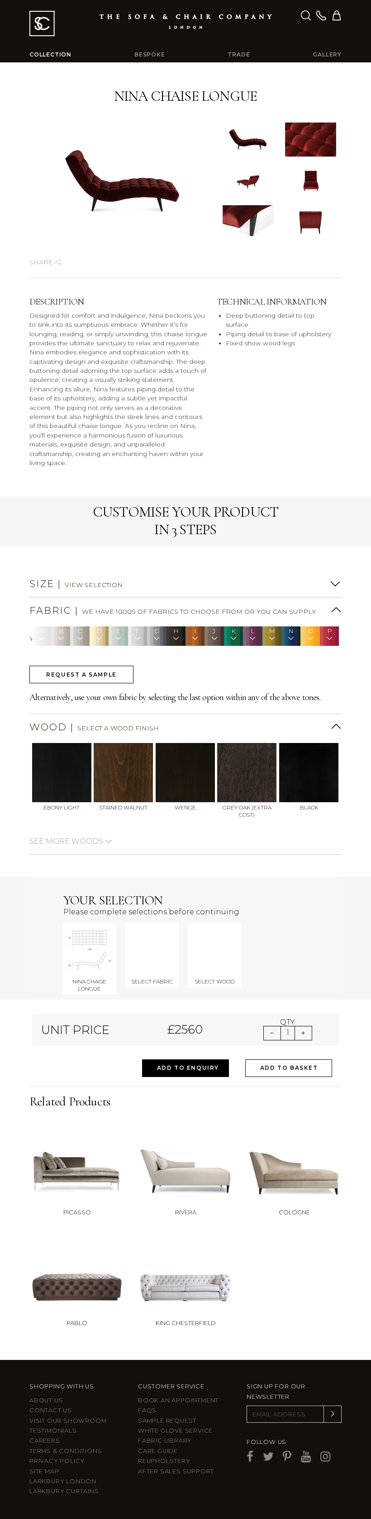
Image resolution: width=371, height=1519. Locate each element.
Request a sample (81, 674)
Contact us (50, 1410)
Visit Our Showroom (67, 1420)
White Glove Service (175, 1430)
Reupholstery (164, 1461)
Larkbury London (62, 1481)
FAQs (147, 1410)
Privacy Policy (57, 1461)
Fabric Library (165, 1440)
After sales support (176, 1471)
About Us (46, 1400)
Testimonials (53, 1430)
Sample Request (167, 1420)
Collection (50, 54)
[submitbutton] (332, 1414)
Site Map (44, 1471)
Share (42, 262)
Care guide (158, 1451)
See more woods (67, 841)
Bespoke (149, 54)
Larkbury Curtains (64, 1491)
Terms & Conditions (65, 1451)
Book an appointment (178, 1400)
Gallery (327, 54)
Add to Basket (289, 1067)
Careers (44, 1440)
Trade (239, 54)
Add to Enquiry (188, 1067)
